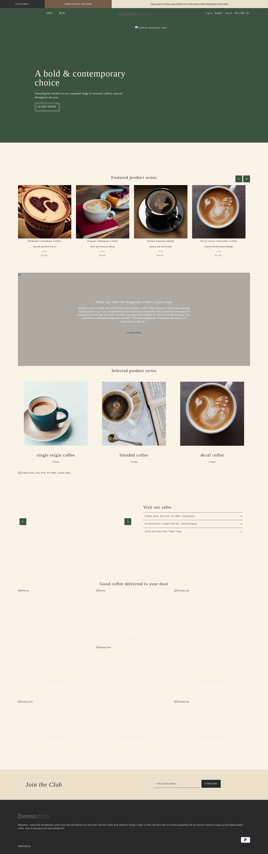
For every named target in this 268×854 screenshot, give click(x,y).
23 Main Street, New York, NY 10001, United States (170, 516)
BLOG (28, 846)
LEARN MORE (46, 106)
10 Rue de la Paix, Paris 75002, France (163, 531)
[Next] (246, 178)
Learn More (134, 332)
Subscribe (211, 783)
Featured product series (134, 177)
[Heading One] (212, 627)
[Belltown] (56, 627)
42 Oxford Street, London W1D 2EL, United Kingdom (171, 524)
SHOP (21, 846)
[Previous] (238, 178)
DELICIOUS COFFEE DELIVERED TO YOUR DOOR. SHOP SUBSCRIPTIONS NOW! (190, 4)
